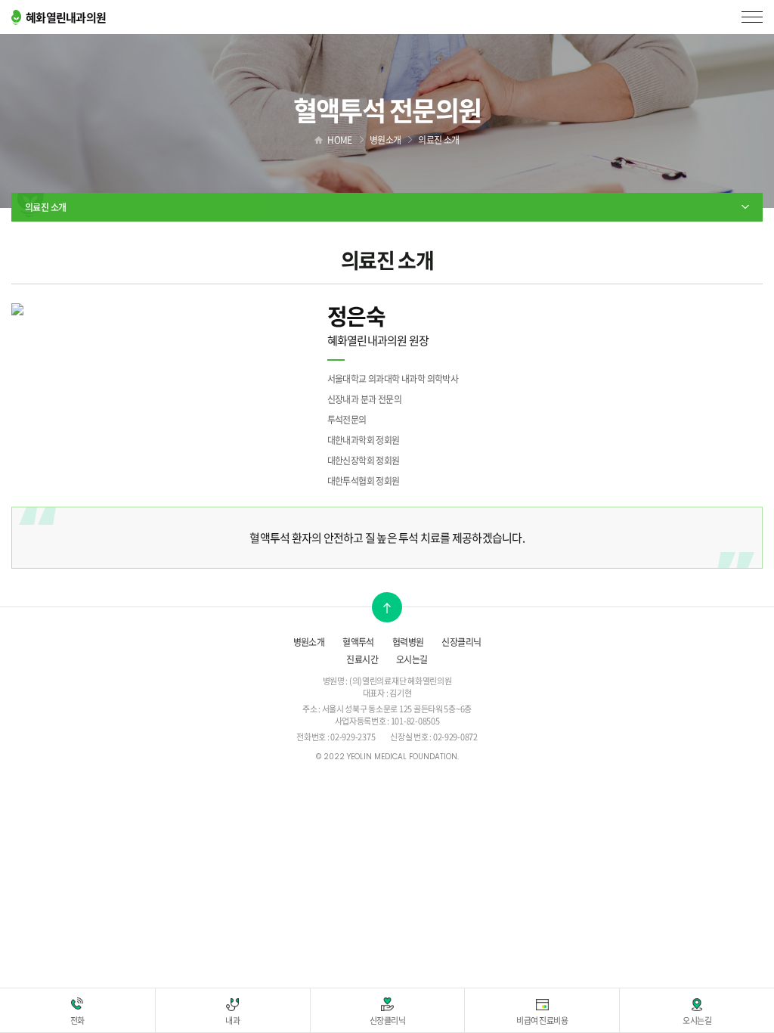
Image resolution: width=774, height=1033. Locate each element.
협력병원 (408, 642)
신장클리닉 (461, 642)
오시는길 (412, 659)
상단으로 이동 (387, 607)
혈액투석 (358, 642)
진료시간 (362, 659)
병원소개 (309, 642)
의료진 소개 (45, 207)
